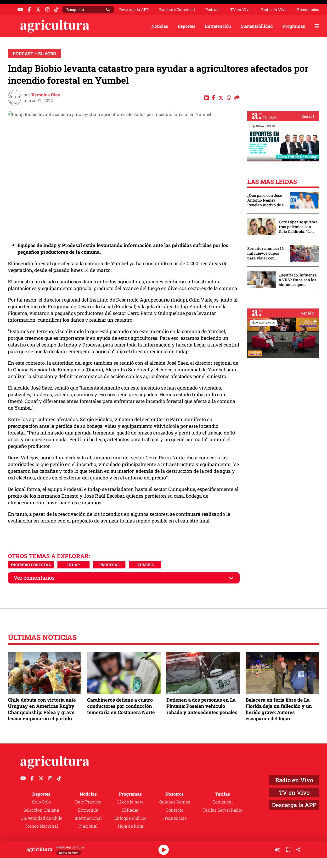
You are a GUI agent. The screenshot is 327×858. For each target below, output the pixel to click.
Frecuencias (308, 9)
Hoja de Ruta (130, 826)
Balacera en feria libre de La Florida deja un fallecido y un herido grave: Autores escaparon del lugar (279, 709)
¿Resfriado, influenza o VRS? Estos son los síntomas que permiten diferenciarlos (298, 280)
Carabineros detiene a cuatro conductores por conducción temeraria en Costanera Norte (121, 706)
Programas (293, 26)
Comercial (222, 802)
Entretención (218, 26)
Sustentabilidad (257, 26)
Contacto (175, 810)
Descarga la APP (134, 9)
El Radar (130, 810)
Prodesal (109, 564)
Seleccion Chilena (41, 810)
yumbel (145, 564)
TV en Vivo (240, 9)
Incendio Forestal (31, 564)
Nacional (88, 826)
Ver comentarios (34, 577)
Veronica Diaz (45, 95)
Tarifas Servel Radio (222, 810)
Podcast (212, 9)
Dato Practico (88, 802)
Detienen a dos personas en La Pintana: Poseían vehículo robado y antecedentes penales (201, 706)
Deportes (186, 26)
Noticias (159, 26)
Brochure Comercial (177, 9)
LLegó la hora (130, 802)
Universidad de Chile (41, 818)
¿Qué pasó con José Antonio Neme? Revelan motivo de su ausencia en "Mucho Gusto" (266, 200)
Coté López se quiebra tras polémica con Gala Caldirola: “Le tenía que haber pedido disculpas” (298, 227)
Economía (88, 810)
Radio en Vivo (274, 9)
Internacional (88, 818)
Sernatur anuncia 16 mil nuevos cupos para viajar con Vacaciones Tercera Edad (265, 253)
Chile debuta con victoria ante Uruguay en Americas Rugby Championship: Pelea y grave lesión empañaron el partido (42, 709)
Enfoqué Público (130, 818)
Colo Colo (41, 802)
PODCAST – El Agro (34, 53)
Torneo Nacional (41, 826)
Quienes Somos (174, 802)
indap (73, 564)
